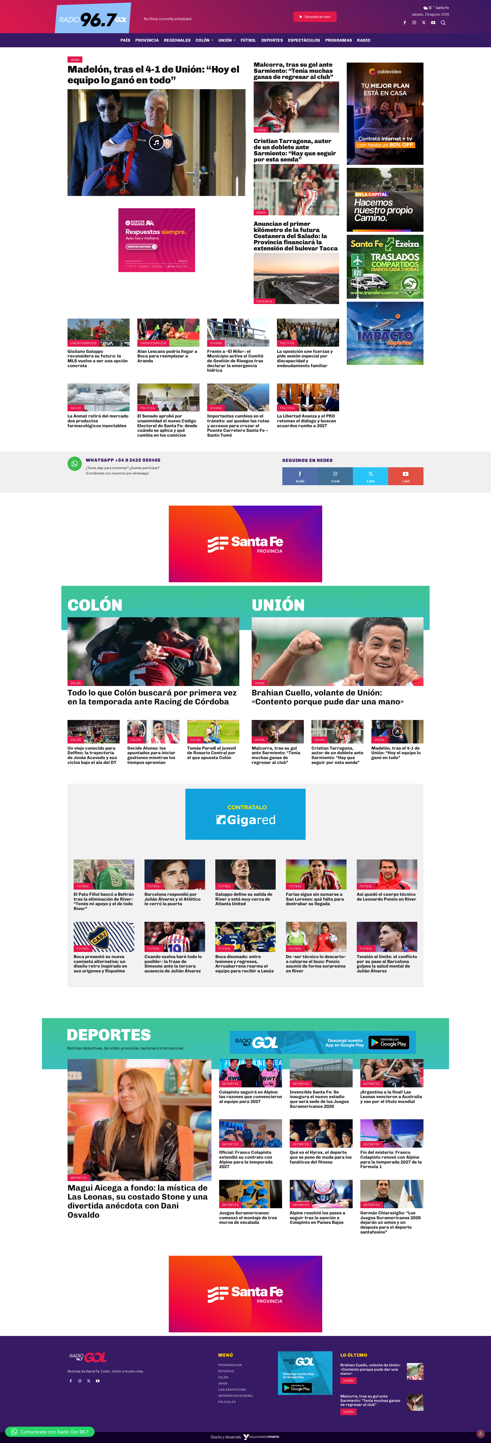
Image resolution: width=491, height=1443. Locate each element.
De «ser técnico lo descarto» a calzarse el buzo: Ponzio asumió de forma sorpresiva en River (316, 963)
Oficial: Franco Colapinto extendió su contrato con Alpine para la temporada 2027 (246, 1159)
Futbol (83, 886)
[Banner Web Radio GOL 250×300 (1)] (385, 297)
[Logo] (92, 19)
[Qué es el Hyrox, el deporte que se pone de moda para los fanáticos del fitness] (321, 1133)
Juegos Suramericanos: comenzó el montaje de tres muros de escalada (248, 1217)
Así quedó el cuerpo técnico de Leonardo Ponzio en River (386, 897)
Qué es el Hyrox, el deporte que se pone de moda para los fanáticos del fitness (321, 1157)
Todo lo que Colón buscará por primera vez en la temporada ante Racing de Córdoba (152, 697)
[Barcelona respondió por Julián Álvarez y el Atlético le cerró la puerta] (174, 874)
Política (287, 343)
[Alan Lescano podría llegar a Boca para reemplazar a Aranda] (168, 332)
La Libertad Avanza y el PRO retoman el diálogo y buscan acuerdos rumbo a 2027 (306, 420)
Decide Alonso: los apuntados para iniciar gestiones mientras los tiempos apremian (151, 755)
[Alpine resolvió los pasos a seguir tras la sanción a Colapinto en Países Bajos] (321, 1194)
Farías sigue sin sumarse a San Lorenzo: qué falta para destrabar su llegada (315, 899)
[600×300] (245, 580)
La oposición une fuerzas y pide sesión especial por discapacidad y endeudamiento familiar (305, 358)
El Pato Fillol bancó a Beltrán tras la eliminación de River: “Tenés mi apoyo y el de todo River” (104, 901)
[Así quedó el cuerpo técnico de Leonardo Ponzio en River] (387, 874)
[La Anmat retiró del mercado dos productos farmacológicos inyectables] (99, 397)
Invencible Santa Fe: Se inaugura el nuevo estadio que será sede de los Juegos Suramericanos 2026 (319, 1099)
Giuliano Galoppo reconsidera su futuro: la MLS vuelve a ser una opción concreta (98, 358)
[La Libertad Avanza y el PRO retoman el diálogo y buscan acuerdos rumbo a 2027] (308, 397)
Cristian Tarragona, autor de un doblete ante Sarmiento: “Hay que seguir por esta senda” (295, 150)
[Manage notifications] (480, 1434)
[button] (443, 22)
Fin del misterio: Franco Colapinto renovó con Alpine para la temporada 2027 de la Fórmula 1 (391, 1159)
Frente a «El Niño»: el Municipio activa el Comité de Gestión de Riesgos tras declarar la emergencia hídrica (235, 361)
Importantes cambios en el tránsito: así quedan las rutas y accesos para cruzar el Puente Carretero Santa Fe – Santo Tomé (238, 425)
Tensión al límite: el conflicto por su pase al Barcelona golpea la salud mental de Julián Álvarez (387, 963)
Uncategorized (83, 343)
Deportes (79, 1177)
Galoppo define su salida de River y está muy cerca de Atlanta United (243, 899)
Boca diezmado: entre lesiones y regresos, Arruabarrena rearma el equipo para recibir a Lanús (244, 963)
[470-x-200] (245, 843)
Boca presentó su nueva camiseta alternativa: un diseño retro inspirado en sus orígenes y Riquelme (100, 963)
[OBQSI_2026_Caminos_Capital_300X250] (385, 230)
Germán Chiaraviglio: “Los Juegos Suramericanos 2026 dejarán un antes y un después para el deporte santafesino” (390, 1222)
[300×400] (385, 163)
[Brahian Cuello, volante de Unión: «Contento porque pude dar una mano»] (337, 651)
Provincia (264, 301)
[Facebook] (404, 22)
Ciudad (216, 343)
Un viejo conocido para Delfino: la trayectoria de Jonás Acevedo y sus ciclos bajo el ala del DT (92, 755)
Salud (76, 408)
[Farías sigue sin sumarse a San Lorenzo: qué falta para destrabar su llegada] (316, 874)
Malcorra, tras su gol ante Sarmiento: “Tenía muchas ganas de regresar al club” (293, 70)
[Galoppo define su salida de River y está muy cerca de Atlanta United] (245, 874)
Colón (95, 605)
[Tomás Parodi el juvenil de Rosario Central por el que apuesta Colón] (213, 731)
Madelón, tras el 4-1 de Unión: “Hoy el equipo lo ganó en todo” (153, 74)
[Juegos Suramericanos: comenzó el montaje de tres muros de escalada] (250, 1194)
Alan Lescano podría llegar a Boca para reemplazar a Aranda (167, 356)
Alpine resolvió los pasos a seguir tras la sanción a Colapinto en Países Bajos (317, 1217)
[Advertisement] (385, 403)
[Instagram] (414, 22)
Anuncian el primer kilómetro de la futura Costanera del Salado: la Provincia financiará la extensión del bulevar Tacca (296, 236)
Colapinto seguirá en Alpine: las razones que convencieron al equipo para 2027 (250, 1096)
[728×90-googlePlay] (323, 1057)
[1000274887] (156, 270)
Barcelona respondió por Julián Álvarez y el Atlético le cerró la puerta (172, 899)
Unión (75, 59)
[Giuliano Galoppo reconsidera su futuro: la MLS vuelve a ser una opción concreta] (99, 332)
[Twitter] (423, 22)
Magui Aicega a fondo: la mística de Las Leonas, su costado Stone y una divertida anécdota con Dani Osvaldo (138, 1201)
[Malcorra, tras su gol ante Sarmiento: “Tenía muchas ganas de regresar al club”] (296, 107)
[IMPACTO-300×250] (385, 363)
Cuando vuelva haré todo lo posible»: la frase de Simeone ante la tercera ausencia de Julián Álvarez (173, 963)
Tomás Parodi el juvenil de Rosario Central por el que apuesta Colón (211, 753)
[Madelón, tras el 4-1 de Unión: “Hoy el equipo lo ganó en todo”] (157, 142)
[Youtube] (433, 22)
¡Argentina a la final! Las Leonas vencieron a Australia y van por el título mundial (391, 1096)
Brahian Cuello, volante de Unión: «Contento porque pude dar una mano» (328, 697)
